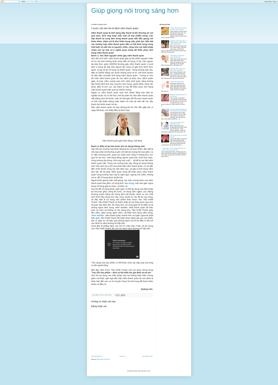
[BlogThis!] (118, 295)
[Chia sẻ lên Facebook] (122, 295)
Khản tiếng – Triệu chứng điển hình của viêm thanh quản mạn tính (174, 149)
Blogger (148, 371)
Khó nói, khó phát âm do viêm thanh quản (177, 123)
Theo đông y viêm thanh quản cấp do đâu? (177, 56)
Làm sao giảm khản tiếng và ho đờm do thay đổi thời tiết (178, 110)
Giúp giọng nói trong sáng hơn (135, 10)
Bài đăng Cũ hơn (147, 356)
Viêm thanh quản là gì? (177, 81)
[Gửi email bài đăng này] (116, 295)
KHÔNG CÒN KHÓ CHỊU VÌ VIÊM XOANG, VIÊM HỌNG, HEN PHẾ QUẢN (178, 42)
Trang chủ (122, 356)
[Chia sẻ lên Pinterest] (124, 295)
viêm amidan (97, 215)
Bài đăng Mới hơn (97, 356)
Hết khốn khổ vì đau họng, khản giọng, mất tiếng (178, 69)
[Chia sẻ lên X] (120, 295)
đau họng (129, 183)
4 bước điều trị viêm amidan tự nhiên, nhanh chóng (178, 28)
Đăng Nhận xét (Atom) (103, 359)
